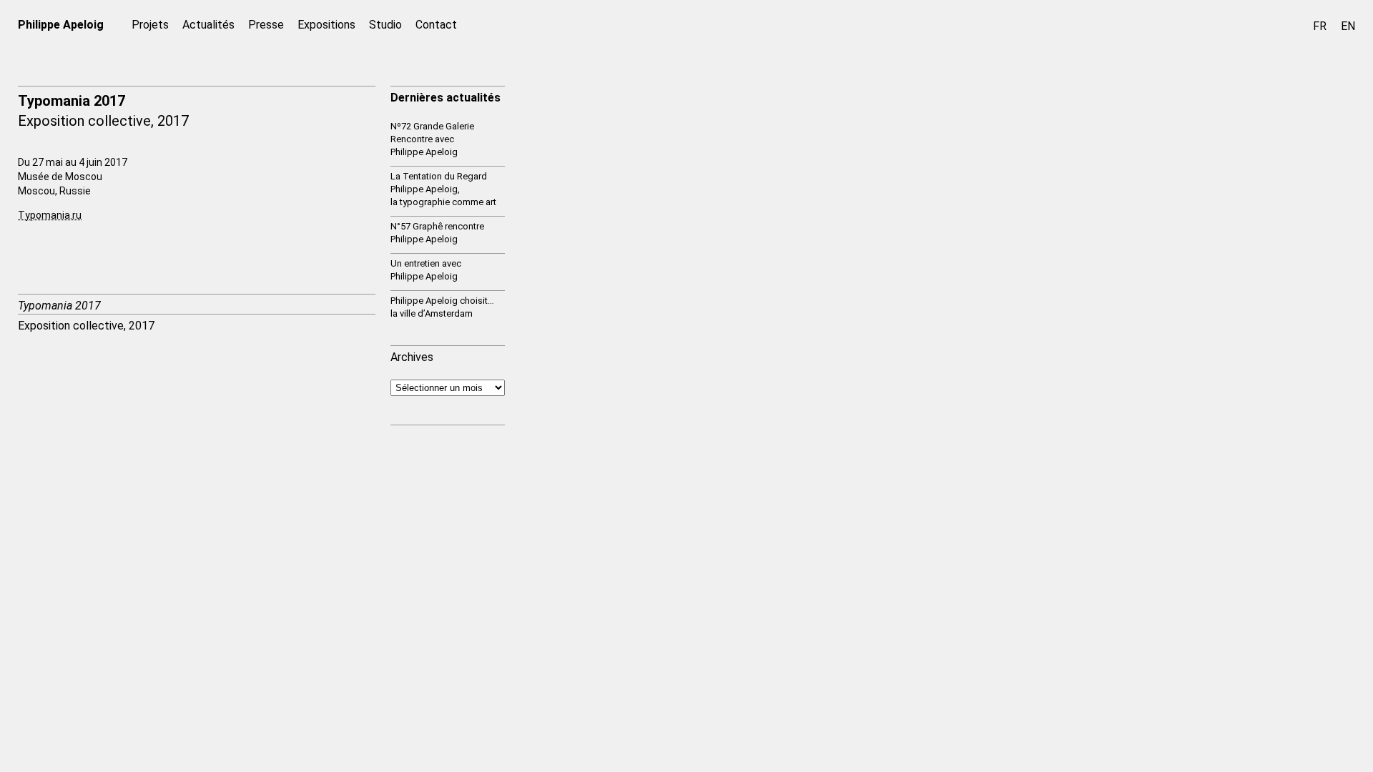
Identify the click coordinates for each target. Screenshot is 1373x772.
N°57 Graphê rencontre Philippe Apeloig (437, 232)
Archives (411, 357)
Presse (266, 24)
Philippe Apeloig (61, 24)
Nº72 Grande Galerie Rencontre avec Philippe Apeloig (432, 139)
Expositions (326, 24)
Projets (150, 24)
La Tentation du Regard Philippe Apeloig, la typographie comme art (443, 189)
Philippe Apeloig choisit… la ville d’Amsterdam (442, 307)
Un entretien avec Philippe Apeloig (425, 270)
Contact (436, 24)
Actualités (208, 24)
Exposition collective (84, 120)
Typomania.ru (50, 215)
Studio (385, 24)
